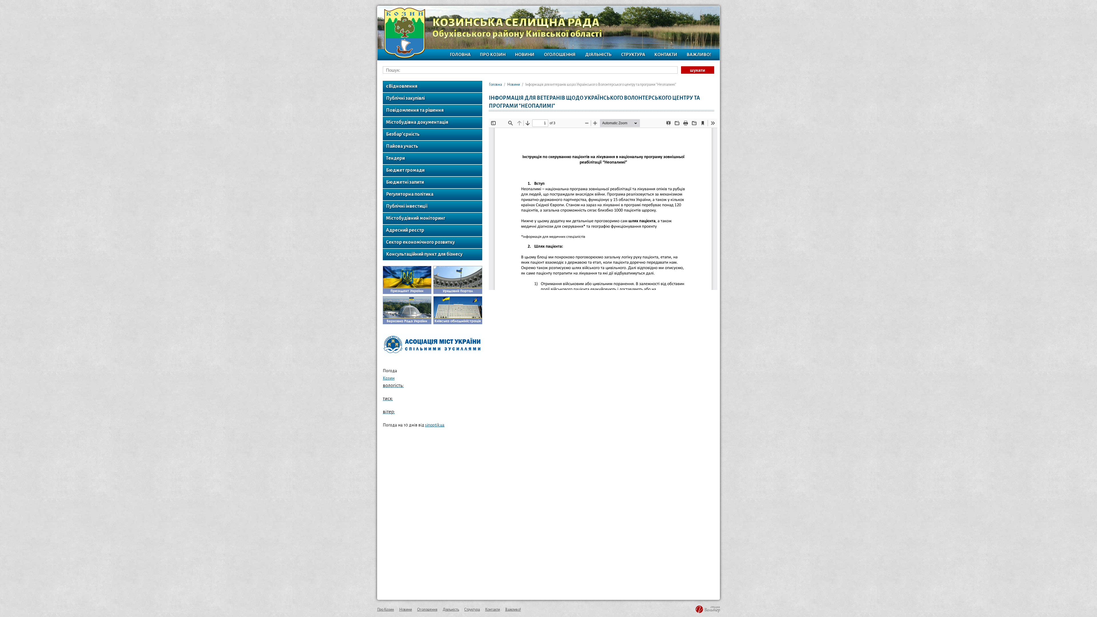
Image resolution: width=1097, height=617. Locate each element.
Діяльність (598, 54)
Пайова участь (402, 146)
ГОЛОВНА (460, 54)
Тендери (395, 158)
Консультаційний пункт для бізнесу (424, 254)
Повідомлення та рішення (415, 110)
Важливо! (699, 54)
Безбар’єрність (403, 134)
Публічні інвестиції (407, 206)
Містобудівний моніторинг (415, 218)
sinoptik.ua (435, 425)
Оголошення (560, 54)
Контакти (665, 54)
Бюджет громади (405, 170)
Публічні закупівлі (405, 98)
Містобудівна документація (417, 122)
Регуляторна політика (409, 194)
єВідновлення (401, 86)
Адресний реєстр (405, 230)
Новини (525, 54)
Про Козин (493, 54)
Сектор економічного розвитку (420, 242)
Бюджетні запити (405, 182)
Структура (633, 54)
